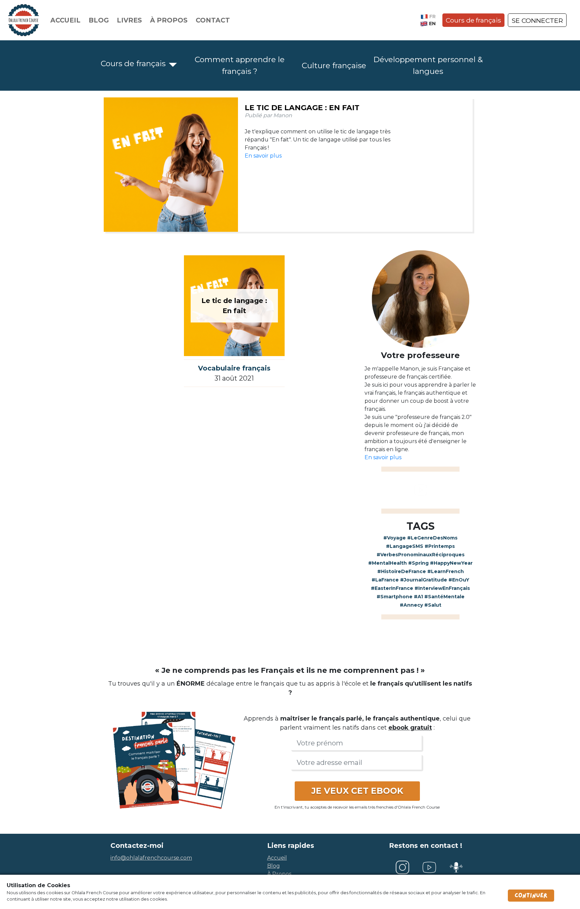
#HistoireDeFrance (401, 571)
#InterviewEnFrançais (442, 588)
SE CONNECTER (537, 20)
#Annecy (411, 605)
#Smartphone (395, 597)
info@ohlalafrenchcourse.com (151, 858)
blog (273, 866)
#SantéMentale (444, 597)
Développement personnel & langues (428, 65)
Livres (129, 20)
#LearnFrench (445, 571)
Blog (99, 20)
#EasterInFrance (392, 588)
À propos (169, 20)
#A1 (418, 597)
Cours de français (473, 20)
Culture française (334, 65)
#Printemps (440, 546)
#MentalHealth (387, 563)
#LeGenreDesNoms (432, 538)
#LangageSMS (404, 546)
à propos (279, 874)
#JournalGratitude (423, 580)
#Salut (432, 605)
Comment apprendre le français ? (240, 65)
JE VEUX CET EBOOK (357, 791)
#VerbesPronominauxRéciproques (421, 555)
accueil (277, 858)
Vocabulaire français (234, 368)
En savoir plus (263, 156)
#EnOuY (458, 580)
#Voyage (394, 538)
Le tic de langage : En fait (302, 107)
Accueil (65, 20)
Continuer (531, 895)
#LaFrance (385, 580)
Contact (213, 20)
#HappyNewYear (451, 563)
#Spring (418, 563)
